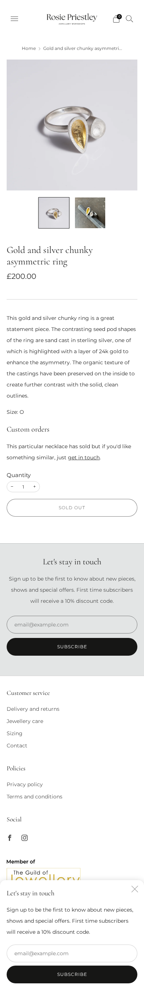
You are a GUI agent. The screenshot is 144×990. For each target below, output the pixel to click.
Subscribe (72, 974)
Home (29, 48)
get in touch (84, 457)
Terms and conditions (34, 797)
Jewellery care (25, 721)
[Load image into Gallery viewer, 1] (53, 212)
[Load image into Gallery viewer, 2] (90, 212)
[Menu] (14, 19)
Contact (17, 746)
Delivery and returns (33, 709)
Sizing (15, 733)
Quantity (19, 475)
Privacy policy (25, 784)
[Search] (129, 18)
